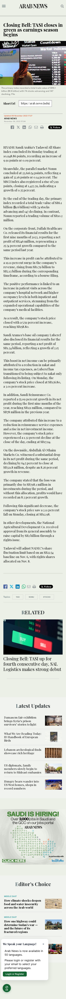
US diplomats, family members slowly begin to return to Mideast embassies (22, 768)
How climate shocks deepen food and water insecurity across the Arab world (22, 904)
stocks (46, 597)
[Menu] (4, 6)
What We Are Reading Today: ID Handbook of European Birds (22, 737)
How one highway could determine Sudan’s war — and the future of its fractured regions (21, 926)
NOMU (31, 597)
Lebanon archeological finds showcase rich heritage (22, 751)
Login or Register (15, 974)
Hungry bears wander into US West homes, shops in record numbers (21, 784)
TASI (18, 597)
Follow (56, 127)
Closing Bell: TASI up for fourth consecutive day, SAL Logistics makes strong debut (32, 664)
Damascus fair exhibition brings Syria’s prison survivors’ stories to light (20, 720)
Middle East (10, 896)
